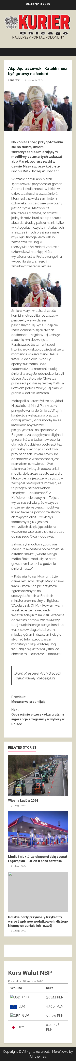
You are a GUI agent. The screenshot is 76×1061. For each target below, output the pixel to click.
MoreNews (60, 1052)
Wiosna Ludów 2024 (38, 775)
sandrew (13, 80)
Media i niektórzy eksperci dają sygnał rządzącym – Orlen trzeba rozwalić (38, 831)
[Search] (67, 52)
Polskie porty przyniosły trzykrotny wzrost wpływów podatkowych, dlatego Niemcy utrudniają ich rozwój (38, 892)
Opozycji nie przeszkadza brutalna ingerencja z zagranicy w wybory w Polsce (37, 717)
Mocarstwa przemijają (28, 699)
